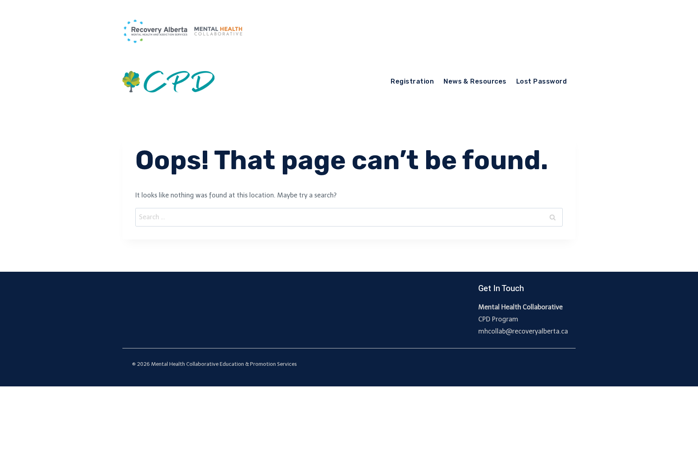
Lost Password (541, 81)
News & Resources (475, 81)
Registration (412, 81)
